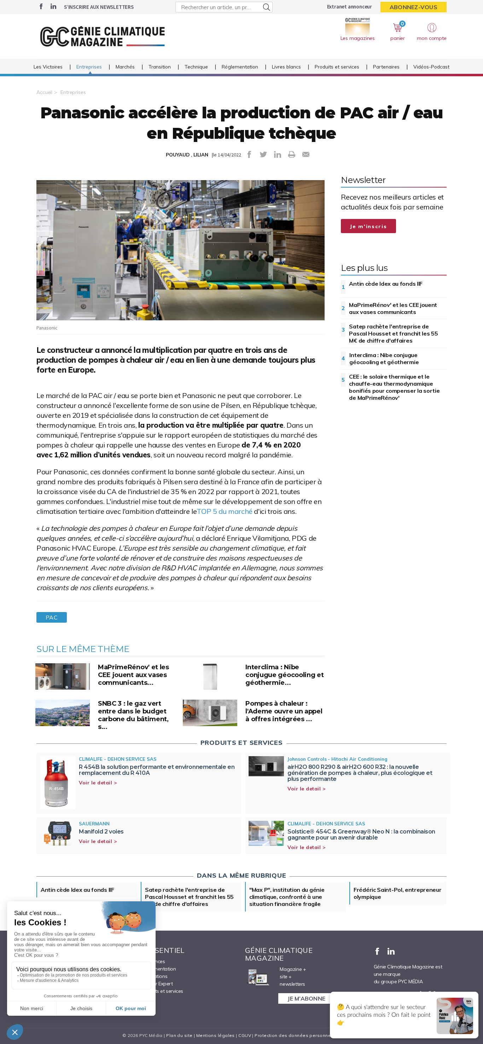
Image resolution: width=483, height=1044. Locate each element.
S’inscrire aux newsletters (99, 7)
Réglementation (240, 67)
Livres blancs (286, 67)
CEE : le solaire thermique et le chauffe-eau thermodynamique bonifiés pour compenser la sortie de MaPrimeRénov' (394, 387)
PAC (52, 617)
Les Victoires (48, 67)
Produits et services (337, 67)
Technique (196, 67)
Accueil (44, 92)
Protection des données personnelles (297, 1035)
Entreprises (89, 67)
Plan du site (179, 1035)
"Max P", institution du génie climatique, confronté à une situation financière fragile (286, 896)
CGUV (244, 1035)
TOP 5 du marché (224, 511)
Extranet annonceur (349, 6)
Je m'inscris (368, 226)
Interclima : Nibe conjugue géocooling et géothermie (384, 358)
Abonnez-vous (413, 7)
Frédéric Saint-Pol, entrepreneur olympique (397, 893)
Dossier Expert (157, 983)
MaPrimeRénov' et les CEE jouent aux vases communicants (393, 308)
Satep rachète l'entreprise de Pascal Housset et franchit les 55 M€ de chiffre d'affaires (393, 333)
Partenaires (386, 67)
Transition (160, 67)
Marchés (125, 67)
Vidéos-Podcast (431, 67)
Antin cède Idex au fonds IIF (386, 283)
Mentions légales (215, 1035)
